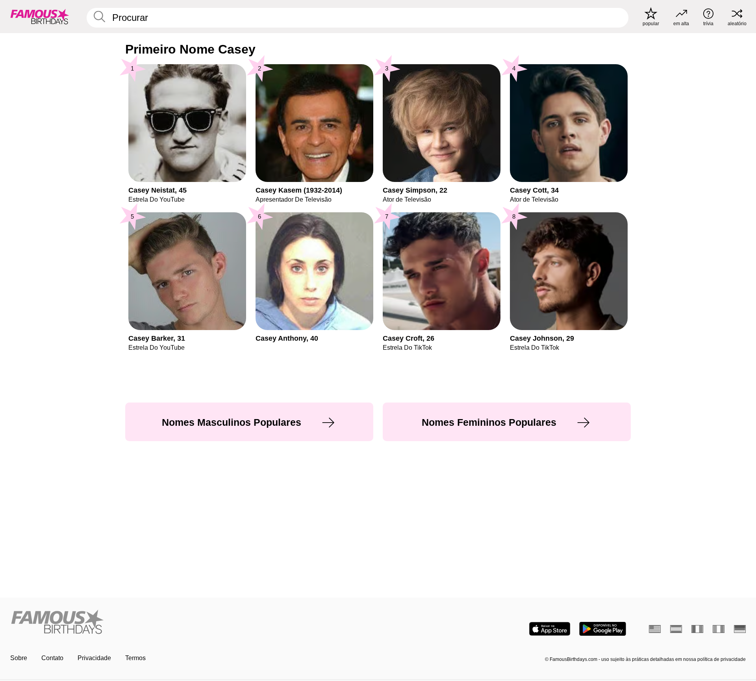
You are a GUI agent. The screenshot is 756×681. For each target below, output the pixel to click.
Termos (135, 658)
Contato (52, 658)
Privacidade (94, 658)
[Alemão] (740, 629)
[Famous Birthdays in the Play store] (602, 629)
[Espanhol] (676, 629)
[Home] (191, 622)
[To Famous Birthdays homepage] (39, 17)
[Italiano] (718, 629)
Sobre (18, 658)
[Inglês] (655, 629)
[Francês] (697, 629)
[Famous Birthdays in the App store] (549, 629)
